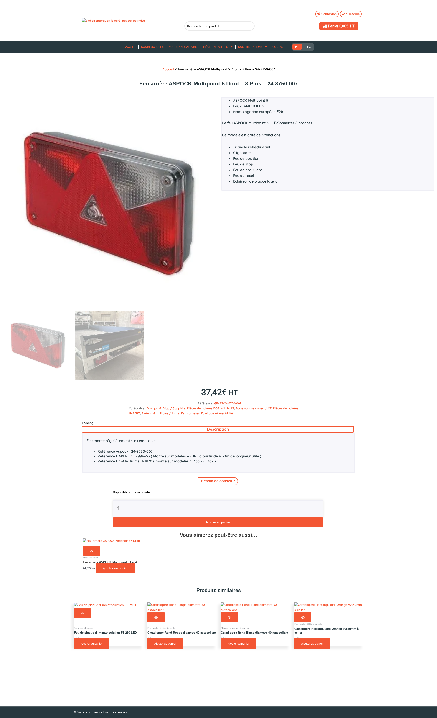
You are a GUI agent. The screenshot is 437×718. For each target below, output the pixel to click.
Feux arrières (190, 413)
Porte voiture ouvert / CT (254, 408)
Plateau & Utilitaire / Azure (161, 413)
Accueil (130, 47)
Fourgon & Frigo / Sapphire (166, 408)
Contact (278, 47)
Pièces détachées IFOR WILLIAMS (210, 408)
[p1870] (109, 204)
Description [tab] (218, 429)
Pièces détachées (215, 47)
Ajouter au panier (218, 522)
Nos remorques (152, 47)
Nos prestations (250, 47)
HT (297, 47)
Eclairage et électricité (217, 413)
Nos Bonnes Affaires (183, 47)
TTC (308, 47)
